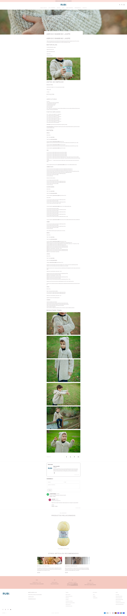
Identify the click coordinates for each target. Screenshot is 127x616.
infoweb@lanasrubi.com (32, 598)
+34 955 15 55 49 (31, 596)
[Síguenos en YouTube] (10, 609)
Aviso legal (117, 594)
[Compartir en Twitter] (70, 457)
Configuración (95, 597)
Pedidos (94, 596)
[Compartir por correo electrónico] (78, 457)
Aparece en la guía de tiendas (70, 602)
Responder (51, 496)
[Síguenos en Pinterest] (8, 609)
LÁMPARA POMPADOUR (71, 566)
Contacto (67, 599)
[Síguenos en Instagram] (5, 609)
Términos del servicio (119, 597)
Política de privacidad (119, 596)
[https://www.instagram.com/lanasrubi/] (54, 473)
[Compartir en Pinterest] (74, 457)
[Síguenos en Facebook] (2, 609)
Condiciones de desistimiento (120, 602)
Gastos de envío (68, 604)
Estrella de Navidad (43, 566)
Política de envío (118, 601)
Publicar (49, 490)
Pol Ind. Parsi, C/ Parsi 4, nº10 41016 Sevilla (35, 594)
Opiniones (67, 597)
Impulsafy (78, 474)
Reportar (54, 496)
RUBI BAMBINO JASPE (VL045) (63, 548)
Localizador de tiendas (69, 601)
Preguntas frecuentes (69, 596)
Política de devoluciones (119, 599)
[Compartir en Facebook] (66, 457)
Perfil (94, 594)
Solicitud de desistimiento (119, 604)
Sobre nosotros (68, 594)
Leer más (38, 572)
